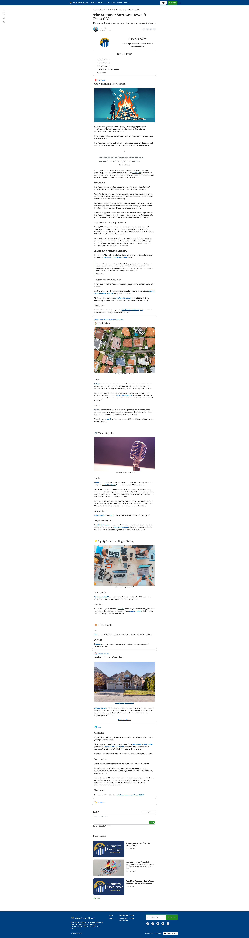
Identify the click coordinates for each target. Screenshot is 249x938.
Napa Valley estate (124, 395)
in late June (136, 173)
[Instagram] (168, 923)
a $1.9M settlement (123, 298)
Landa (96, 410)
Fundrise (121, 609)
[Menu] (179, 2)
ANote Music (99, 515)
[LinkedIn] (153, 923)
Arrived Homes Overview (114, 747)
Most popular (147, 812)
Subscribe (172, 3)
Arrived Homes (100, 708)
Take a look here (124, 720)
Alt (95, 634)
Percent (97, 644)
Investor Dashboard (121, 527)
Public (96, 482)
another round (134, 611)
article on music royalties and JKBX (130, 795)
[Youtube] (158, 923)
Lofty (96, 384)
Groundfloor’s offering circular (116, 257)
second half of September (142, 744)
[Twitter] (148, 923)
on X (109, 419)
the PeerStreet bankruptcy (132, 310)
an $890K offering (109, 485)
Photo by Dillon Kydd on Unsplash (124, 703)
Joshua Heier (104, 28)
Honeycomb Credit (101, 597)
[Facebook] (163, 923)
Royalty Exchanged (101, 525)
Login (163, 3)
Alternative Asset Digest (100, 10)
